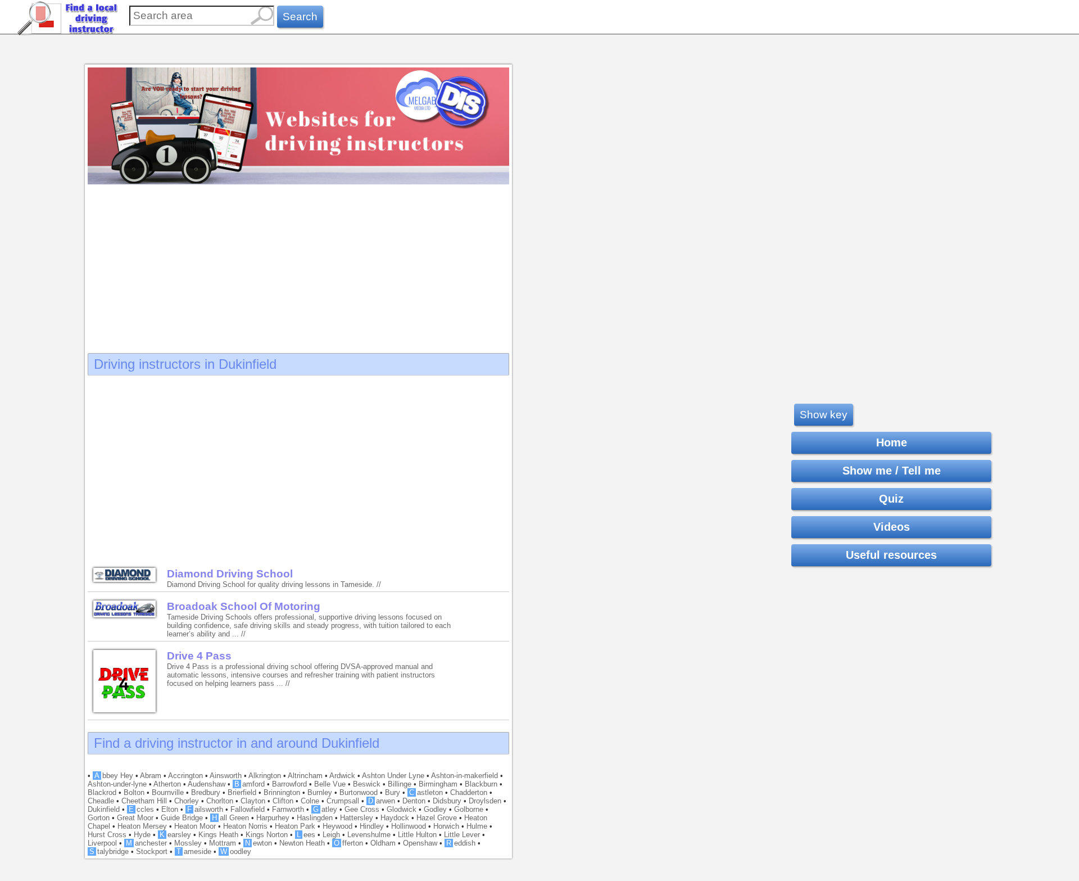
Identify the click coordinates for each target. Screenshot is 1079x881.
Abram (150, 775)
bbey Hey (113, 775)
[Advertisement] (298, 265)
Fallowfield (247, 809)
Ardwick (342, 775)
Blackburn (481, 784)
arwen (381, 801)
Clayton (253, 801)
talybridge (109, 851)
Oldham (383, 843)
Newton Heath (302, 843)
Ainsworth (226, 775)
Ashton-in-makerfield (464, 775)
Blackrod (102, 792)
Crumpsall (343, 801)
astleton (426, 792)
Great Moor (135, 818)
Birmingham (438, 784)
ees (306, 834)
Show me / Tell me (891, 470)
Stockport (151, 851)
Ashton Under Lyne (393, 775)
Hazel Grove (436, 818)
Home (891, 442)
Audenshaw (206, 784)
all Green (230, 818)
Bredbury (205, 792)
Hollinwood (408, 826)
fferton (348, 843)
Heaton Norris (245, 826)
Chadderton (468, 792)
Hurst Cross (107, 834)
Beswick (366, 784)
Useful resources (891, 555)
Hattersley (356, 818)
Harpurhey (272, 818)
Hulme (476, 826)
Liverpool (102, 843)
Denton (413, 801)
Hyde (142, 834)
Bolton (134, 792)
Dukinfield (104, 809)
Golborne (468, 809)
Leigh (331, 834)
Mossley (188, 843)
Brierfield (242, 792)
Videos (891, 527)
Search (300, 16)
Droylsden (485, 801)
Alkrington (264, 775)
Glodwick (401, 809)
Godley (435, 809)
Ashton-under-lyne (117, 784)
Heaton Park (295, 826)
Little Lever (462, 834)
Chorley (186, 801)
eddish (460, 843)
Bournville (168, 792)
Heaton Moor (195, 826)
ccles (141, 809)
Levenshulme (369, 834)
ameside (193, 851)
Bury (392, 792)
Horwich (446, 826)
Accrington (185, 775)
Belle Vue (330, 784)
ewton (258, 843)
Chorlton (219, 801)
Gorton (99, 818)
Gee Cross (361, 809)
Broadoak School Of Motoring (243, 606)
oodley (235, 851)
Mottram (222, 843)
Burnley (319, 792)
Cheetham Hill (144, 801)
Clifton (283, 801)
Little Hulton (417, 834)
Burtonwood (358, 792)
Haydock (394, 818)
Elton (169, 809)
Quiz (891, 499)
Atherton (167, 784)
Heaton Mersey (142, 826)
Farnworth (288, 809)
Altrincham (305, 775)
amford (249, 784)
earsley (175, 834)
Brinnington (282, 792)
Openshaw (420, 843)
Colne (310, 801)
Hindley (372, 826)
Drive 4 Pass (199, 656)
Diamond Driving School (230, 574)
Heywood (337, 826)
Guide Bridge (182, 818)
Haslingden (315, 818)
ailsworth (205, 809)
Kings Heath (218, 834)
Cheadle (101, 801)
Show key (823, 415)
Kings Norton (267, 834)
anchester (146, 843)
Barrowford (289, 784)
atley (325, 809)
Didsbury (447, 801)
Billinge (399, 784)
